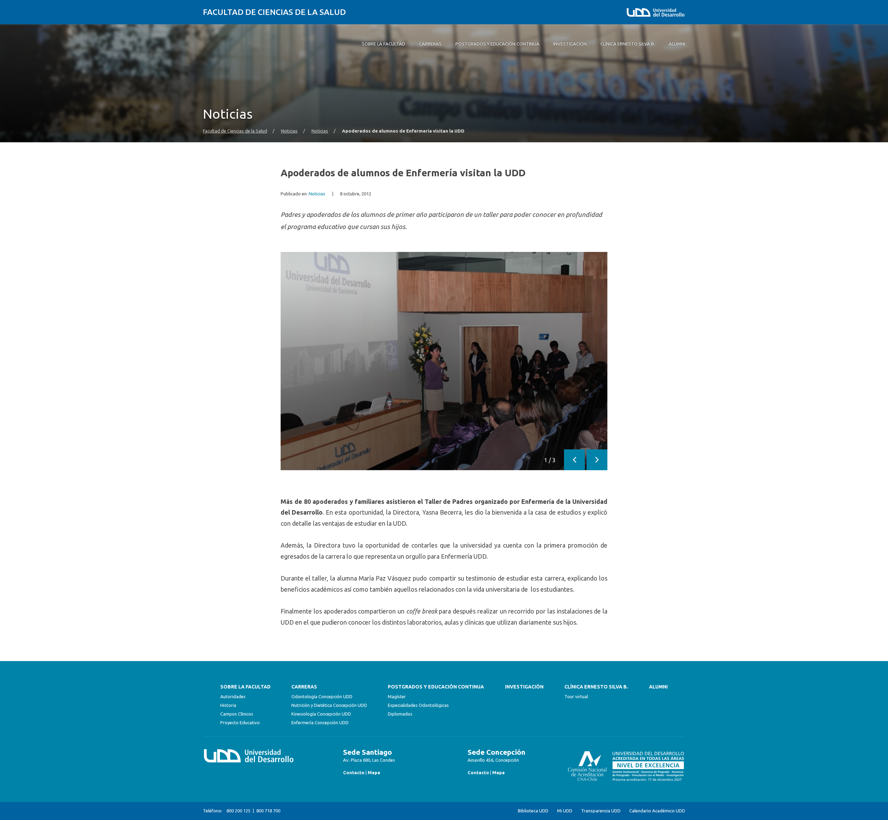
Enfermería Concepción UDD (320, 722)
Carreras (304, 687)
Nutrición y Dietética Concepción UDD (329, 705)
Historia (228, 705)
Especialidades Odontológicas (418, 705)
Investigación (524, 687)
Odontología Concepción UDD (321, 696)
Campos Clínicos (236, 713)
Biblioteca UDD (533, 810)
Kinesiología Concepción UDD (321, 713)
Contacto (354, 772)
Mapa (374, 772)
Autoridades (233, 696)
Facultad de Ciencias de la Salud (274, 12)
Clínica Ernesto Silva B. (596, 687)
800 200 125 (238, 810)
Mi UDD (564, 810)
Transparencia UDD (601, 810)
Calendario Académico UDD (657, 810)
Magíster (397, 696)
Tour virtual (576, 696)
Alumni (658, 687)
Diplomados (400, 713)
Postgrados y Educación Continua (436, 687)
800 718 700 (268, 810)
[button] (574, 459)
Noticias (289, 131)
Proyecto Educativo (240, 722)
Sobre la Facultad (245, 687)
